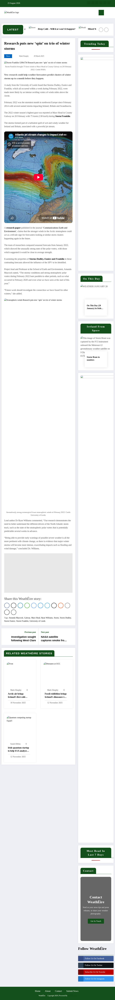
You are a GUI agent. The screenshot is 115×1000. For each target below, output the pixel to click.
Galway (27, 618)
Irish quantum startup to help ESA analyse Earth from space (18, 750)
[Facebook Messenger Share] (33, 605)
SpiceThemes (72, 996)
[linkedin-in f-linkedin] (104, 2)
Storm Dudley (65, 618)
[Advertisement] (38, 573)
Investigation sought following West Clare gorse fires (23, 638)
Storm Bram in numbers (93, 358)
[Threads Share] (54, 605)
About (47, 991)
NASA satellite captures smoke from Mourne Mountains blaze (53, 638)
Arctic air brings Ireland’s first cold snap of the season (16, 696)
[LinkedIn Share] (20, 605)
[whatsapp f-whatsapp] (108, 2)
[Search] (107, 13)
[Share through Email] (67, 605)
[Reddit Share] (60, 605)
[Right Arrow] (106, 30)
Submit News (72, 991)
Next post (45, 632)
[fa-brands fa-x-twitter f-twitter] (92, 2)
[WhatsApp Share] (27, 605)
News (8, 56)
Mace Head (35, 618)
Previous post (30, 632)
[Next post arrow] (72, 637)
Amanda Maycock (16, 618)
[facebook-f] (88, 2)
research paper (13, 228)
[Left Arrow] (101, 30)
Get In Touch (96, 921)
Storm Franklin (62, 116)
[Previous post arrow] (5, 637)
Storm (56, 618)
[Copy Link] (13, 612)
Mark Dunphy (24, 56)
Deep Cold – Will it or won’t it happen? (46, 29)
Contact (58, 991)
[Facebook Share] (7, 605)
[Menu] (101, 12)
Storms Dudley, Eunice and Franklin (47, 259)
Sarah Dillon (15, 744)
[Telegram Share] (47, 605)
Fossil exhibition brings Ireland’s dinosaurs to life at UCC (56, 696)
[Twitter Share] (13, 605)
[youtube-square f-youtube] (100, 2)
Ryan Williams (47, 618)
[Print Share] (7, 612)
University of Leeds (37, 621)
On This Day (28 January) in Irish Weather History (94, 307)
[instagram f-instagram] (96, 2)
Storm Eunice (9, 621)
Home (37, 991)
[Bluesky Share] (40, 605)
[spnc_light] (112, 13)
